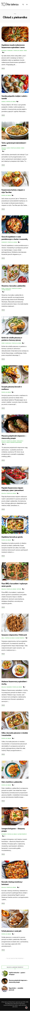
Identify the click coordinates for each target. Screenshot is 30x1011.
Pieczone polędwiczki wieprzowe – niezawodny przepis (14, 437)
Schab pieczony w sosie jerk (11, 931)
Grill (3, 638)
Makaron (4, 50)
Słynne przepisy (6, 289)
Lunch (8, 148)
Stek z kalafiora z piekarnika (12, 782)
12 (4, 836)
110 (5, 444)
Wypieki (4, 149)
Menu (26, 4)
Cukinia (4, 101)
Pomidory (10, 50)
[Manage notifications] (26, 1007)
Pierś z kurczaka (6, 288)
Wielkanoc (20, 441)
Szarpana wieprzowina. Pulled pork (14, 635)
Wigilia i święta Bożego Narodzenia (12, 442)
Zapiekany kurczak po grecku (12, 537)
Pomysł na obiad (18, 50)
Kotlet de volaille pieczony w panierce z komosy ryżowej (12, 338)
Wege (25, 50)
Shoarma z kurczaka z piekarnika (13, 286)
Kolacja (4, 148)
